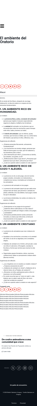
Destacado (9, 335)
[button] (2, 86)
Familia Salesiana (17, 335)
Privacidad (23, 403)
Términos (14, 403)
